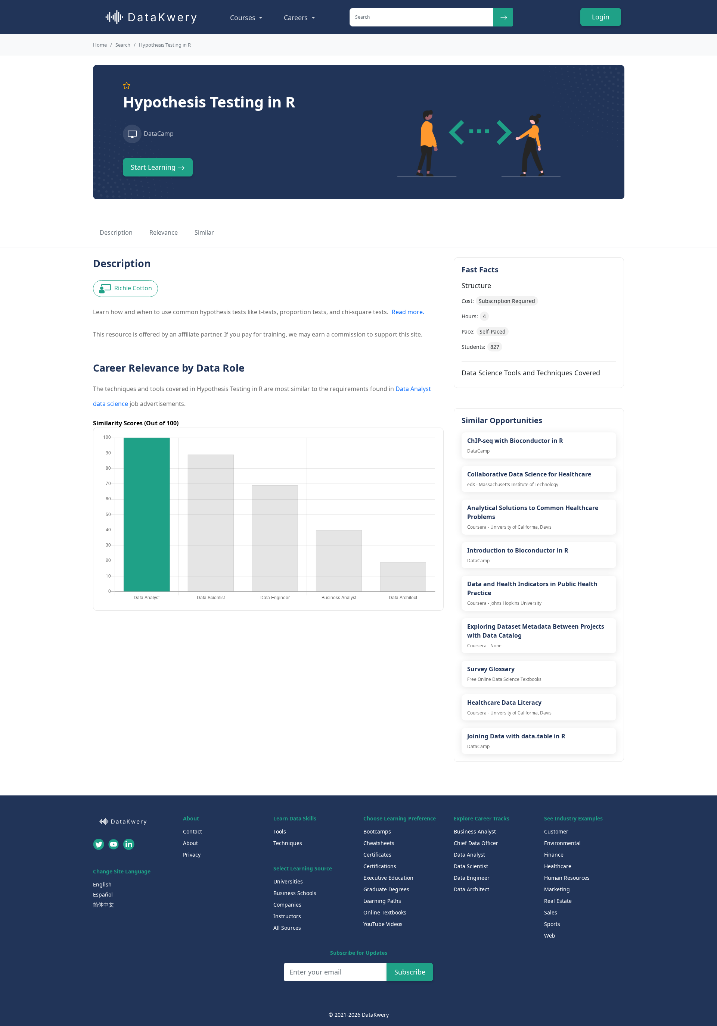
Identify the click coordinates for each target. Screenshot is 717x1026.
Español (103, 894)
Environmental (562, 843)
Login (600, 16)
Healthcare (557, 866)
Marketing (557, 889)
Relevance (163, 232)
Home (100, 44)
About (190, 843)
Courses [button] (243, 17)
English (102, 884)
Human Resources (567, 877)
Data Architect (471, 889)
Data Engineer (472, 877)
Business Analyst (475, 831)
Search (122, 44)
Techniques (287, 843)
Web (549, 935)
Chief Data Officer (476, 843)
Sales (550, 912)
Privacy (192, 854)
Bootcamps (377, 831)
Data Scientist (471, 866)
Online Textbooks (384, 912)
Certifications (379, 866)
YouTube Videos (383, 924)
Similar (204, 232)
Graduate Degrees (386, 889)
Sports (552, 924)
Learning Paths (382, 900)
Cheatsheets (378, 843)
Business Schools (294, 893)
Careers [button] (297, 17)
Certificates (377, 854)
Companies (287, 904)
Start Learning (154, 167)
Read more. (408, 312)
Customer (556, 831)
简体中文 (103, 904)
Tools (279, 831)
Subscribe (409, 971)
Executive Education (388, 877)
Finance (554, 854)
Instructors (287, 916)
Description (116, 232)
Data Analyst (469, 854)
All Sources (287, 927)
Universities (288, 881)
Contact (192, 831)
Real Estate (558, 900)
